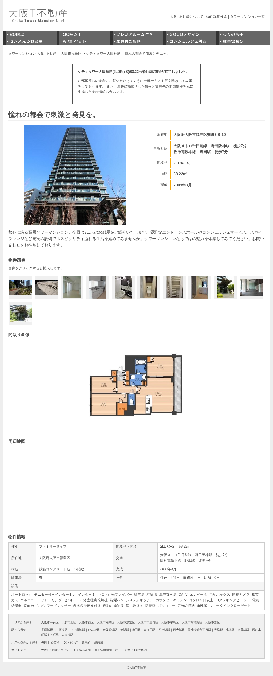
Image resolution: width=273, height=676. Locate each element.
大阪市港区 (212, 622)
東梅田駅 (149, 629)
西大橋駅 (179, 629)
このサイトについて (135, 649)
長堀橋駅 (47, 629)
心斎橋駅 (61, 629)
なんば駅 (94, 629)
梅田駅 (136, 629)
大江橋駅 (67, 634)
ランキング (70, 642)
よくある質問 (82, 649)
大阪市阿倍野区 (192, 622)
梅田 (44, 642)
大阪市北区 (69, 622)
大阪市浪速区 (126, 622)
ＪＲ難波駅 (77, 629)
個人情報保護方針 (106, 649)
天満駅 (218, 629)
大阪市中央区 (50, 622)
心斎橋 (55, 642)
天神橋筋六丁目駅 (199, 629)
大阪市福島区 (105, 622)
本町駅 (54, 634)
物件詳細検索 (216, 17)
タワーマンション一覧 (247, 17)
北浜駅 (230, 629)
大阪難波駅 (110, 629)
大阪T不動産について (186, 17)
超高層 (98, 642)
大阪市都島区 (170, 622)
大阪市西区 (86, 622)
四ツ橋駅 (164, 629)
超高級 (86, 642)
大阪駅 (124, 629)
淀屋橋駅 (243, 629)
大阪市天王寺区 (148, 622)
